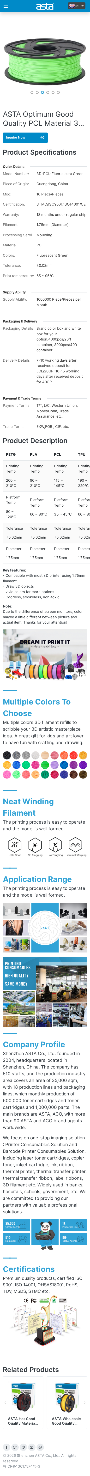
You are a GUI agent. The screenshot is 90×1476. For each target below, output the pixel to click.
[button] (32, 92)
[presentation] (5, 1402)
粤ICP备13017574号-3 (21, 1466)
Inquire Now (15, 137)
